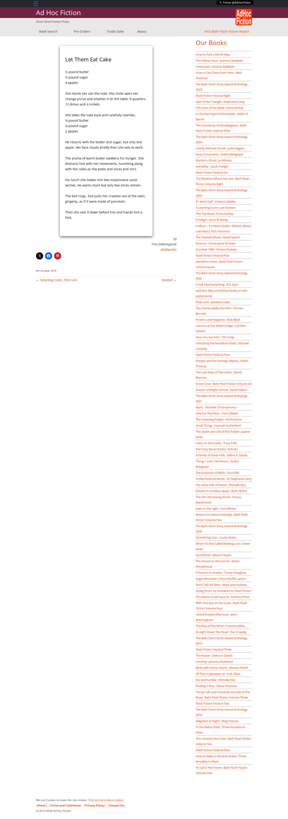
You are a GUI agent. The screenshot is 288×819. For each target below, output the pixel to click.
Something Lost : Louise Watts (216, 537)
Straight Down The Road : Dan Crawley (221, 632)
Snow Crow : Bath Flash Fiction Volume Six (224, 384)
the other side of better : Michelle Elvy (221, 485)
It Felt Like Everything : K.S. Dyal (217, 284)
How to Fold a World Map (213, 54)
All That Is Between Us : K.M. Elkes (218, 674)
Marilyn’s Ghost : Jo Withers (214, 160)
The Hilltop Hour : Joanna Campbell (219, 60)
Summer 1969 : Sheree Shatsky (216, 249)
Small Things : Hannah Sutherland (218, 425)
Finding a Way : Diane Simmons (216, 686)
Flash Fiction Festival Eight (213, 96)
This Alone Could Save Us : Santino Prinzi (223, 597)
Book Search (48, 31)
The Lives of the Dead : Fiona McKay (219, 108)
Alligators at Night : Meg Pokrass (217, 721)
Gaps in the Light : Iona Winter (216, 508)
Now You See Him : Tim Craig (215, 337)
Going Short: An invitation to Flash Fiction (223, 591)
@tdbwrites (169, 249)
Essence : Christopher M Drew (215, 243)
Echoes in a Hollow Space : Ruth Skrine (221, 491)
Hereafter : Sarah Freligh (212, 166)
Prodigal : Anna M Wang (211, 220)
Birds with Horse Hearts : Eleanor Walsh (222, 668)
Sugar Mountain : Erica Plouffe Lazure (221, 579)
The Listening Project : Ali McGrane (219, 419)
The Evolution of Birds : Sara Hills (217, 473)
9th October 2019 (46, 270)
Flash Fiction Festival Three (214, 649)
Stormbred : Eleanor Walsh (213, 555)
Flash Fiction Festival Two (213, 703)
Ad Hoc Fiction (58, 12)
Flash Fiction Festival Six (212, 172)
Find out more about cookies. (106, 800)
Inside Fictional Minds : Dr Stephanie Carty (224, 479)
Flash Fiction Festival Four (213, 355)
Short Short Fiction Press (52, 22)
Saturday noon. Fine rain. (57, 280)
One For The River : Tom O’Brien (217, 413)
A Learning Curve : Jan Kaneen (215, 208)
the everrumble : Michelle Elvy (216, 680)
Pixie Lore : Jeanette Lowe (213, 302)
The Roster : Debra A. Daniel (214, 655)
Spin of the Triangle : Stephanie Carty (220, 102)
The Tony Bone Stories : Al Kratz (217, 449)
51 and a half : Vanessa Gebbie (216, 201)
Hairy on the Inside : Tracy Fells (216, 443)
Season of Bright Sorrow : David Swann (221, 390)
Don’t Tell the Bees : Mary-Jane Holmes (221, 585)
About (141, 31)
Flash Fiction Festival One (213, 750)
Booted (169, 280)
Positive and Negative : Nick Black (218, 320)
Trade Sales (115, 31)
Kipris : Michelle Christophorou (216, 407)
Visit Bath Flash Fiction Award (226, 31)
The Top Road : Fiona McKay (214, 214)
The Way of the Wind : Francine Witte (220, 626)
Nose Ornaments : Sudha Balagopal (219, 154)
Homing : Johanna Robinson (214, 662)
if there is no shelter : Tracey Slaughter (221, 573)
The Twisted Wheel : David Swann (218, 237)
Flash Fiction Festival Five (212, 255)
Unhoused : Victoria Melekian (215, 67)
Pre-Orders (82, 31)
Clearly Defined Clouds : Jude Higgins (220, 148)
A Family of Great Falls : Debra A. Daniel (221, 455)
